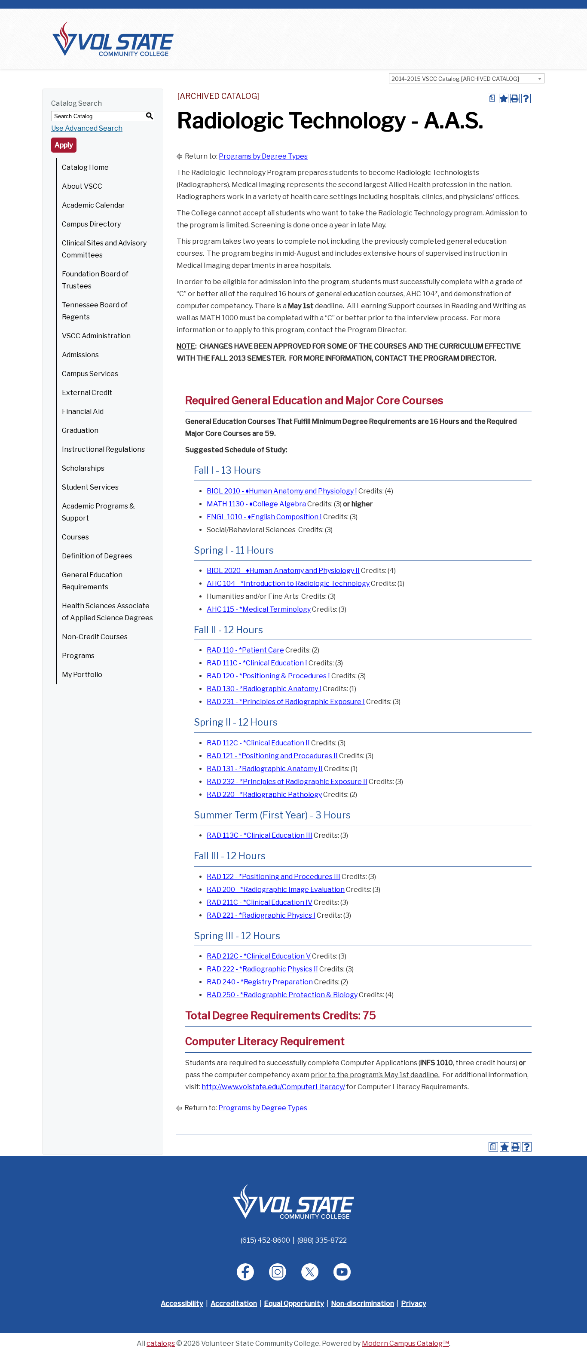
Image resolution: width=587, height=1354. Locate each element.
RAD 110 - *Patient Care (245, 650)
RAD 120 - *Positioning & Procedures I (268, 676)
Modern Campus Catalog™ (405, 1343)
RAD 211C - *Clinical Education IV (259, 902)
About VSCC (82, 186)
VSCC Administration (96, 336)
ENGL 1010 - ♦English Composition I (264, 517)
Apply (64, 145)
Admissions (80, 355)
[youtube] (342, 1271)
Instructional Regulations (103, 449)
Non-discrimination (362, 1303)
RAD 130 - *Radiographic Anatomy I (264, 689)
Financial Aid (83, 411)
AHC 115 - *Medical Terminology (259, 609)
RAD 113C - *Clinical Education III (259, 835)
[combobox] (466, 78)
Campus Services (90, 374)
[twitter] (309, 1271)
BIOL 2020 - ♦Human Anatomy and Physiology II (283, 571)
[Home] (113, 38)
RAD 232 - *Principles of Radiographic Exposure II (287, 782)
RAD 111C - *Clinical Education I (257, 663)
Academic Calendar (93, 205)
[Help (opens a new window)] (526, 98)
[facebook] (245, 1271)
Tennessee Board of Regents (95, 311)
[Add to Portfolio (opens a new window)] (503, 98)
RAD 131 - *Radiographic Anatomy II (265, 769)
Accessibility (182, 1303)
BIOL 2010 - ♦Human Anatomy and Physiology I (282, 491)
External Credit (87, 393)
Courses (75, 537)
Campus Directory (91, 224)
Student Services (90, 487)
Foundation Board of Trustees (95, 280)
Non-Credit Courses (95, 637)
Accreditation (234, 1303)
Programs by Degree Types (263, 156)
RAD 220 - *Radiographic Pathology (264, 794)
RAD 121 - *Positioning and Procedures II (272, 756)
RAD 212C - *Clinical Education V (259, 956)
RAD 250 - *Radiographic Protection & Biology (282, 995)
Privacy (413, 1303)
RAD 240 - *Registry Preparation (260, 982)
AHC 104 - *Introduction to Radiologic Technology (288, 583)
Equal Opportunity (294, 1303)
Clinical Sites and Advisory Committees (104, 249)
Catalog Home (85, 167)
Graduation (80, 430)
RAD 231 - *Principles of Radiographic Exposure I (286, 702)
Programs (78, 656)
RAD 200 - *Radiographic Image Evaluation (276, 889)
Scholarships (83, 468)
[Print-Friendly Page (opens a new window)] (515, 98)
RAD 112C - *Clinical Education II (258, 743)
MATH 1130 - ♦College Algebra (256, 504)
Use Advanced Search (86, 128)
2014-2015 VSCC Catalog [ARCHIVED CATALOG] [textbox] (455, 78)
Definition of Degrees (97, 556)
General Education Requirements (92, 581)
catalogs (161, 1343)
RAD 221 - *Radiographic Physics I (261, 915)
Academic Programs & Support (98, 512)
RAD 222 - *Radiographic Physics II (262, 969)
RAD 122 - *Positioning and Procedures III (273, 877)
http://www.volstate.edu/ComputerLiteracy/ (273, 1087)
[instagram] (277, 1271)
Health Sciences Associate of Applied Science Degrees (107, 612)
